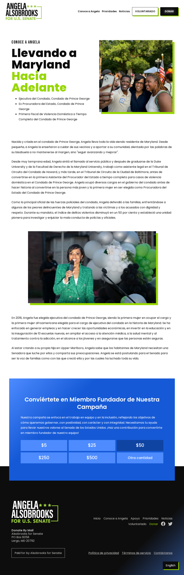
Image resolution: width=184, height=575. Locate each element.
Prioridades (109, 11)
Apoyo (135, 518)
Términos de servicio (136, 553)
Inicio (97, 518)
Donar (169, 11)
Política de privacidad (103, 553)
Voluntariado (145, 11)
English (170, 565)
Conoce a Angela (89, 11)
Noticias (124, 11)
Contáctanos (163, 553)
